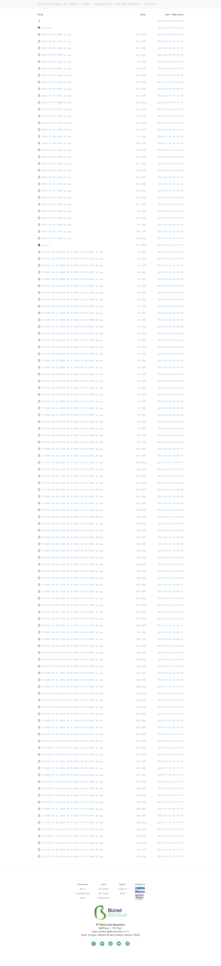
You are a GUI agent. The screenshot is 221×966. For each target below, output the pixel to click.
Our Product (104, 893)
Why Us (83, 889)
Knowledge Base (83, 893)
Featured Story (104, 898)
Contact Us (122, 889)
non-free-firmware (127, 4)
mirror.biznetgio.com (52, 4)
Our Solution (104, 889)
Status (122, 893)
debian (74, 4)
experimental (102, 4)
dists (86, 4)
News (83, 898)
